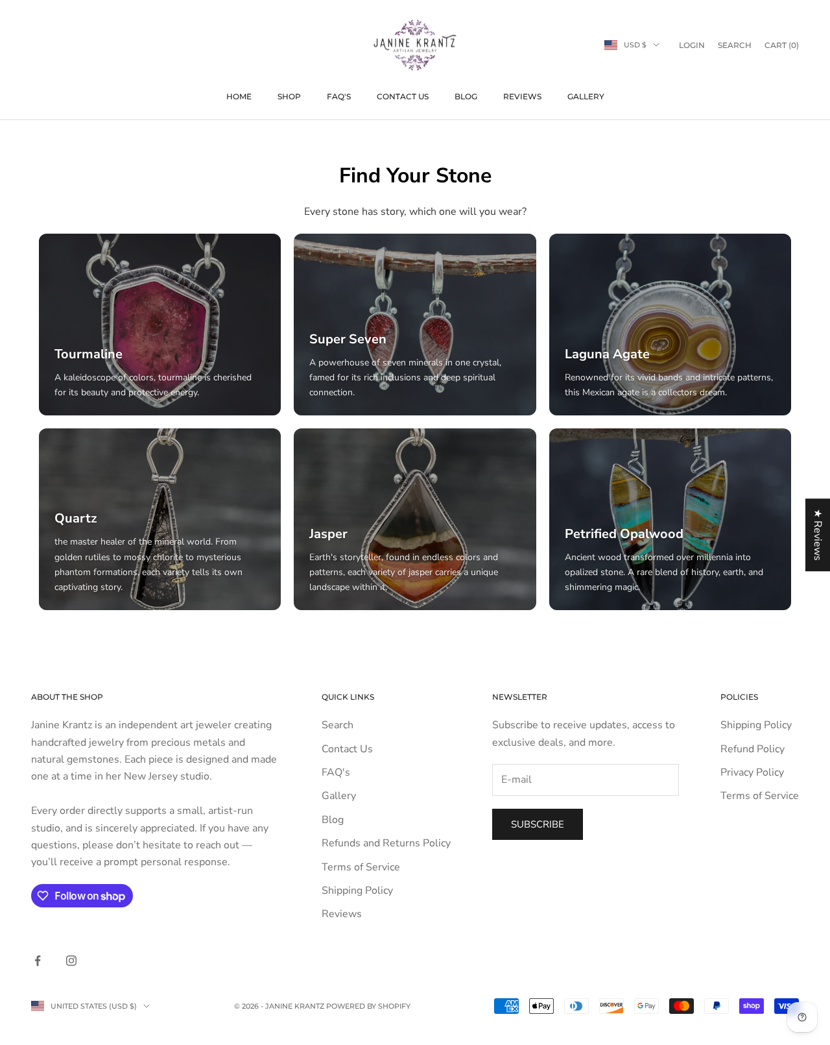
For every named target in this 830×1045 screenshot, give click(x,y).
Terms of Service (361, 867)
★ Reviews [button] (818, 535)
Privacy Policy (752, 772)
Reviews (522, 96)
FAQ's (339, 96)
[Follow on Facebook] (37, 960)
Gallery (585, 96)
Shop (289, 96)
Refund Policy (752, 749)
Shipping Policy (357, 890)
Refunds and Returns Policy (386, 843)
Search (337, 725)
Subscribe (537, 824)
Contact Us (403, 96)
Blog (466, 96)
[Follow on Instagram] (71, 960)
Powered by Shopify (368, 1006)
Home (239, 96)
